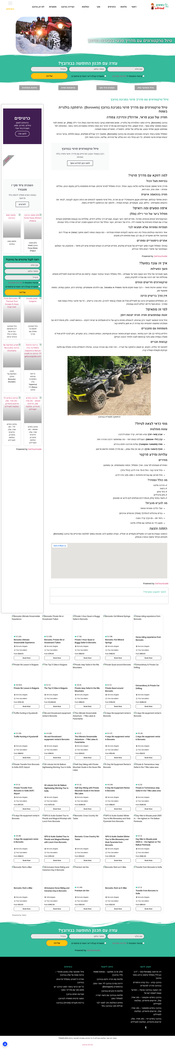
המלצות (85, 7)
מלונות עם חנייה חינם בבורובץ (110, 979)
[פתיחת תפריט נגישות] (5, 1044)
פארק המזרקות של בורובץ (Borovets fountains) (11, 376)
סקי (98, 7)
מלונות (123, 7)
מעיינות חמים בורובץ (75, 994)
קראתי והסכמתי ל (127, 76)
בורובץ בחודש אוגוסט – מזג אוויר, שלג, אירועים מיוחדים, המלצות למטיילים (33, 435)
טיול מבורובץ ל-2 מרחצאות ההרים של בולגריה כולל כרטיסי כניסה (12, 331)
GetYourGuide (160, 256)
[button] (10, 3)
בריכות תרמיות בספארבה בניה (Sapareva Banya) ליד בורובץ (33, 382)
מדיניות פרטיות (87, 1045)
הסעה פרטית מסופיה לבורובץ (71, 998)
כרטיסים (112, 7)
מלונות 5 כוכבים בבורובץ (112, 991)
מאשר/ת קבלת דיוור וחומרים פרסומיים (87, 76)
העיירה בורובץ (67, 7)
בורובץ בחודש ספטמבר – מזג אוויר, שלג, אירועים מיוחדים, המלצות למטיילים (146, 1011)
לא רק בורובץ (38, 7)
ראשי (133, 7)
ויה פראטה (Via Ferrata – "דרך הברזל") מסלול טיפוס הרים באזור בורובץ (147, 975)
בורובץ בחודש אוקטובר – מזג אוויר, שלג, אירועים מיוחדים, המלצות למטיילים (146, 1000)
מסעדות (52, 7)
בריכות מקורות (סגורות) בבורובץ (70, 1003)
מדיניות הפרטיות (119, 76)
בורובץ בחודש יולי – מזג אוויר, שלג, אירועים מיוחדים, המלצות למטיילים (12, 432)
